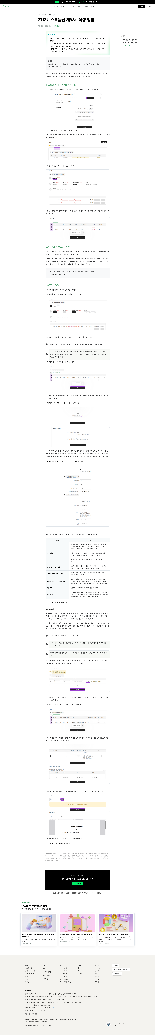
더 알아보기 (77, 883)
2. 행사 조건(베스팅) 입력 (129, 43)
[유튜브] (36, 1014)
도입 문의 (115, 965)
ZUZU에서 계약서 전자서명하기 (64, 843)
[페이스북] (26, 1014)
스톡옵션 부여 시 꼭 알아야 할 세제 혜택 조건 (63, 76)
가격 (71, 6)
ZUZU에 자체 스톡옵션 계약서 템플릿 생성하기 (60, 362)
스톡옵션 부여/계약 (49, 14)
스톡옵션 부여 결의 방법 (55, 66)
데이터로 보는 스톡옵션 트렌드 (56, 274)
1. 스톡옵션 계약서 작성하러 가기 (131, 40)
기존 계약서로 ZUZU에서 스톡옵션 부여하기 (71, 461)
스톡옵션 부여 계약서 (61, 603)
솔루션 (63, 6)
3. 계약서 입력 (126, 46)
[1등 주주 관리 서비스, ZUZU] (7, 6)
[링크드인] (29, 1014)
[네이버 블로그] (33, 1014)
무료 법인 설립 (89, 6)
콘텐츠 (79, 6)
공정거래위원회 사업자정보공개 (34, 1010)
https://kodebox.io (90, 997)
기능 (55, 6)
